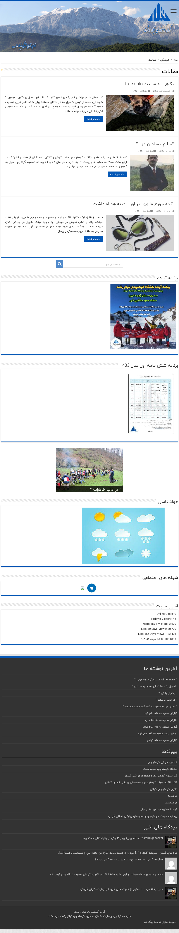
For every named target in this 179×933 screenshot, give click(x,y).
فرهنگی (164, 59)
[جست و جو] (59, 264)
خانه (175, 59)
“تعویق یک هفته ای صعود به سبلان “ (154, 686)
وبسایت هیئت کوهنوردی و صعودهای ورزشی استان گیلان (142, 816)
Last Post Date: (166, 638)
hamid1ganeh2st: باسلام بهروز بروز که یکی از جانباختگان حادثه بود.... (122, 838)
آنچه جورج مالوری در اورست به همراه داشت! (132, 204)
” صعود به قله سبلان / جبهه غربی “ (155, 679)
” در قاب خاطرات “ (105, 489)
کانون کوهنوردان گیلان (163, 789)
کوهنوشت (171, 802)
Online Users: (165, 613)
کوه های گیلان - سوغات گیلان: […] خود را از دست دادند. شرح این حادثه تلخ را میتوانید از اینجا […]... (117, 852)
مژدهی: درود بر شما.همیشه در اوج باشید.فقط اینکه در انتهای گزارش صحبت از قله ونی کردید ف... (105, 874)
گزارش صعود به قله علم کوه (160, 713)
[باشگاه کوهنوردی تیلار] (89, 26)
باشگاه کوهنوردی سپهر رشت (160, 768)
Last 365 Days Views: (152, 633)
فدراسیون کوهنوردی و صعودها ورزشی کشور (151, 775)
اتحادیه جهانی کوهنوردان (162, 762)
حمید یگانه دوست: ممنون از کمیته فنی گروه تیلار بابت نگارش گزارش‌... (120, 889)
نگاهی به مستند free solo (149, 84)
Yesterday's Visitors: (156, 623)
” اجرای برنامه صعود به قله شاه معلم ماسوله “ (149, 706)
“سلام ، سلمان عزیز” (155, 144)
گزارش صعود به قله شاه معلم (159, 726)
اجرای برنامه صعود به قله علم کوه (157, 733)
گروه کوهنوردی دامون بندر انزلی (158, 809)
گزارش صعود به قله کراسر (162, 740)
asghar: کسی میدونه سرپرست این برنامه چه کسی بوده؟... (128, 859)
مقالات (143, 91)
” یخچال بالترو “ (167, 693)
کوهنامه (172, 795)
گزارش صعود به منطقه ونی (161, 720)
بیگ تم (148, 922)
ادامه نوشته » (93, 118)
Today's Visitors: (161, 618)
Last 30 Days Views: (154, 628)
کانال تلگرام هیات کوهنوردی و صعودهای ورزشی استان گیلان (141, 782)
